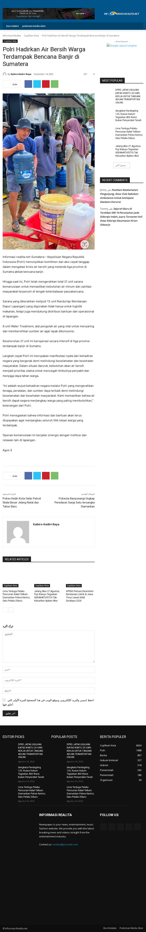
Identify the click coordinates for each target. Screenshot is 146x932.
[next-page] (11, 609)
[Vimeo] (137, 3)
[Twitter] (132, 3)
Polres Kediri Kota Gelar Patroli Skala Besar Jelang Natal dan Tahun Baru (22, 502)
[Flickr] (120, 826)
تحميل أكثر (120, 165)
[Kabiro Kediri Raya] (5, 74)
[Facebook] (124, 3)
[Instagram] (128, 3)
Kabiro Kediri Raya (21, 74)
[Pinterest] (46, 84)
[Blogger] (103, 826)
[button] (138, 26)
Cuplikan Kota (31, 35)
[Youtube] (141, 3)
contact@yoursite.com (65, 844)
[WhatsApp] (54, 84)
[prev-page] (5, 609)
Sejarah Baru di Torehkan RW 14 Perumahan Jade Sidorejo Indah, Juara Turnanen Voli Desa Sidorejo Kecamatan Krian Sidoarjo (121, 216)
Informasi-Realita (12, 35)
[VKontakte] (137, 826)
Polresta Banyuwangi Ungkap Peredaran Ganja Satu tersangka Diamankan (75, 502)
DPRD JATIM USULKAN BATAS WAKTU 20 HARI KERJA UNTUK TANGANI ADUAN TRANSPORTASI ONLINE (127, 96)
